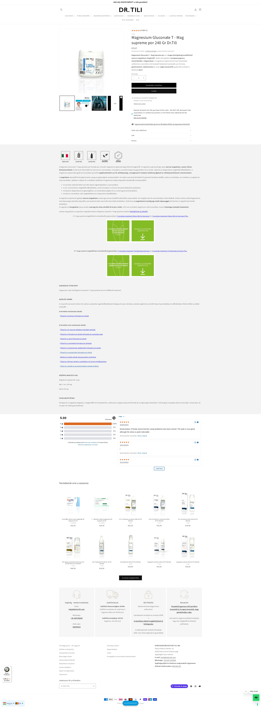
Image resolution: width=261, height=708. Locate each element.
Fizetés (154, 91)
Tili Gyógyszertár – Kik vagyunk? (69, 646)
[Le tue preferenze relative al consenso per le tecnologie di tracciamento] (257, 704)
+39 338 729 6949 (169, 660)
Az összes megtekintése (130, 578)
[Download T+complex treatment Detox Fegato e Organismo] (130, 242)
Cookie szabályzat (65, 667)
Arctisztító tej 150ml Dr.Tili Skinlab (130, 562)
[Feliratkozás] (93, 686)
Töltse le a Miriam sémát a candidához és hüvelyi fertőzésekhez (83, 362)
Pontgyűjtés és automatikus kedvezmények (121, 656)
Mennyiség (135, 74)
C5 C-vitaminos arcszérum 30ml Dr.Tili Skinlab (130, 520)
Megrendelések (112, 649)
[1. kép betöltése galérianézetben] (67, 103)
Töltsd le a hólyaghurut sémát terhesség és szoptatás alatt (81, 334)
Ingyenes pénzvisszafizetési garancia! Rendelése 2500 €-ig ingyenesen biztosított (162, 124)
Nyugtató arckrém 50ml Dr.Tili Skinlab (188, 562)
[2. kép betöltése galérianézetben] (83, 103)
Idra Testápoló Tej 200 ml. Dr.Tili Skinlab (101, 562)
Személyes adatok (113, 646)
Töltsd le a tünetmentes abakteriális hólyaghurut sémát (80, 348)
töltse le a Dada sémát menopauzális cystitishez (78, 357)
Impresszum (63, 674)
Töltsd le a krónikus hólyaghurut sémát (74, 316)
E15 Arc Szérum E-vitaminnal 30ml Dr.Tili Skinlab (159, 520)
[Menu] (10, 667)
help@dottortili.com (168, 657)
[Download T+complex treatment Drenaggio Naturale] (130, 276)
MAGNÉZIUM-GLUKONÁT (139, 211)
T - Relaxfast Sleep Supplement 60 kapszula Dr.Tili (102, 520)
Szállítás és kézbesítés (66, 649)
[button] (61, 9)
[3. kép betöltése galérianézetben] (99, 103)
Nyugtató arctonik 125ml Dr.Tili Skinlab (159, 562)
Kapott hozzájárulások (66, 671)
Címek (109, 653)
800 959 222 (176, 666)
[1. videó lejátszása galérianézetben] (115, 103)
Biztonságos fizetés (65, 656)
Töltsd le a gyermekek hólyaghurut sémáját (76, 343)
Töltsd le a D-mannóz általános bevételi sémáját (77, 330)
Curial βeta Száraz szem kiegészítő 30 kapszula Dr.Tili (73, 520)
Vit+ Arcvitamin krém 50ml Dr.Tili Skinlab (188, 520)
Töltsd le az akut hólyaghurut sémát (73, 339)
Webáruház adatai (140, 104)
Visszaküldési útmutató (67, 653)
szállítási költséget (151, 51)
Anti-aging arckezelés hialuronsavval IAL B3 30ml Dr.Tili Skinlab (73, 562)
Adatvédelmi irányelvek (67, 664)
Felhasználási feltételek (67, 660)
